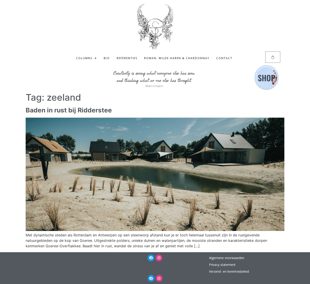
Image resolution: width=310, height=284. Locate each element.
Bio (107, 58)
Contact (224, 58)
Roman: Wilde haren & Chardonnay (176, 58)
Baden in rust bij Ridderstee (69, 110)
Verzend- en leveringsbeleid (229, 271)
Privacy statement (222, 264)
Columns (84, 58)
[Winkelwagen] (272, 57)
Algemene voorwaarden (226, 258)
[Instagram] (158, 258)
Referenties (127, 58)
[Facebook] (151, 258)
